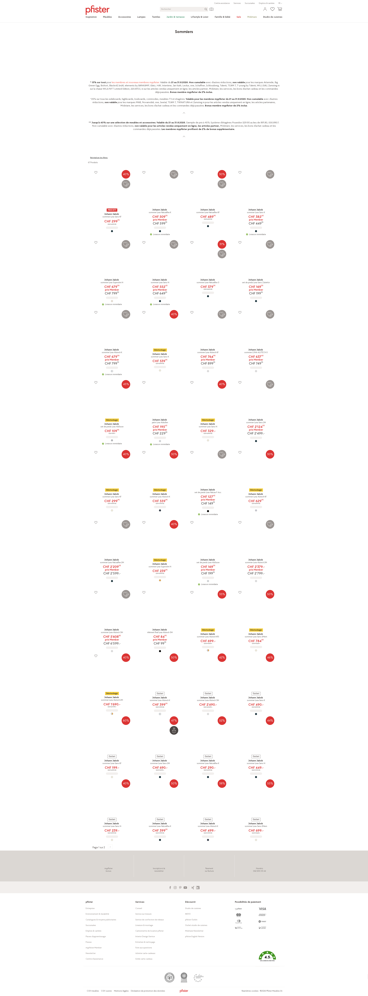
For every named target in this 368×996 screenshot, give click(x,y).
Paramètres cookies (250, 991)
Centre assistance (222, 3)
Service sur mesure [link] (143, 914)
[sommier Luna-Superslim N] (112, 301)
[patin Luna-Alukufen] (160, 441)
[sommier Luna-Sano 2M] (256, 441)
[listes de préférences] (96, 172)
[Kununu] (197, 887)
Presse (89, 942)
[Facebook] (170, 887)
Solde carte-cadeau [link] (143, 959)
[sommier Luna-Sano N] (160, 301)
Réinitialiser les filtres (99, 157)
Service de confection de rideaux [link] (149, 919)
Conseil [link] (138, 908)
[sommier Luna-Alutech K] (112, 371)
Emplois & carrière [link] (266, 3)
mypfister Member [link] (94, 947)
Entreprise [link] (90, 908)
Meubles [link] (112, 30)
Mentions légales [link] (121, 991)
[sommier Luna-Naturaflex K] (160, 231)
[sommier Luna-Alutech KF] (208, 371)
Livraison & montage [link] (144, 925)
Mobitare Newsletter (194, 931)
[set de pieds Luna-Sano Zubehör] (256, 301)
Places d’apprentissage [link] (96, 936)
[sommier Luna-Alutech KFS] (208, 650)
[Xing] (192, 887)
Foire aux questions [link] (143, 947)
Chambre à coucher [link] (128, 30)
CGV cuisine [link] (106, 991)
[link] (91, 17)
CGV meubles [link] (93, 991)
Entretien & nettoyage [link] (145, 942)
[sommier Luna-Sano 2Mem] (256, 650)
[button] (267, 958)
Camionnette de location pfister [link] (149, 931)
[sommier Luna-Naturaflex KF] (208, 226)
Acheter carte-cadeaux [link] (145, 953)
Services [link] (237, 3)
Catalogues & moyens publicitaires (101, 919)
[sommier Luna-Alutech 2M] (256, 581)
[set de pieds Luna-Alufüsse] (112, 440)
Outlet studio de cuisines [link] (196, 925)
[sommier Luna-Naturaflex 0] (208, 296)
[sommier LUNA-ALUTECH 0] (256, 371)
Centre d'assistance (94, 959)
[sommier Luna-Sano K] (256, 231)
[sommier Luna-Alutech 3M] (112, 651)
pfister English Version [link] (194, 936)
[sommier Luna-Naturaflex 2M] (112, 581)
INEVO (188, 914)
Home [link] (91, 30)
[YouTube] (185, 887)
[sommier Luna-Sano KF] (112, 231)
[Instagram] (175, 887)
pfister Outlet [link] (191, 919)
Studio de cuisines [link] (193, 908)
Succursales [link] (250, 3)
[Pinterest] (180, 887)
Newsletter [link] (91, 953)
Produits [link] (101, 30)
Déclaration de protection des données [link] (148, 991)
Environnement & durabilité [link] (97, 914)
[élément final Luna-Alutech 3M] (160, 651)
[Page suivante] (110, 847)
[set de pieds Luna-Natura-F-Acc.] (208, 511)
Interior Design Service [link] (145, 936)
